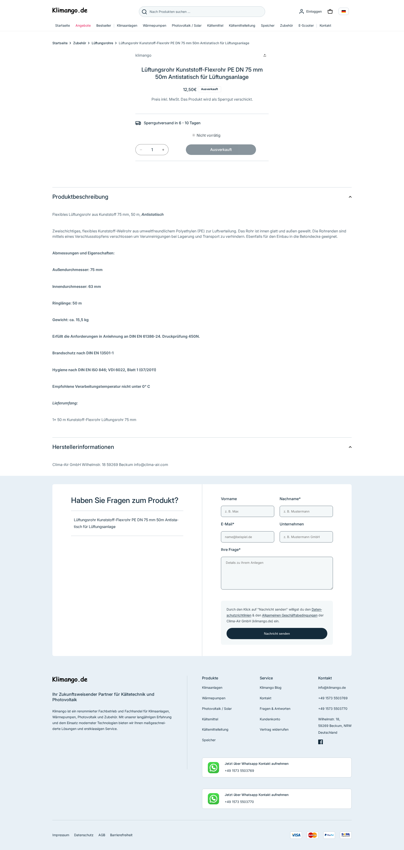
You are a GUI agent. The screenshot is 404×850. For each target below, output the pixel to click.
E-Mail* (227, 524)
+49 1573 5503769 (333, 698)
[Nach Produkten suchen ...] (144, 12)
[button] (330, 11)
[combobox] (202, 11)
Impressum (60, 835)
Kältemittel (210, 719)
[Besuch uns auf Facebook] (320, 743)
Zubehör (79, 43)
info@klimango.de (332, 687)
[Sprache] (344, 11)
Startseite (60, 43)
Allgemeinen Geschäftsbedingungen (289, 615)
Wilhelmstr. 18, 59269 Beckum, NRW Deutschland (335, 726)
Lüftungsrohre (102, 43)
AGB (101, 835)
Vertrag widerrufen (274, 729)
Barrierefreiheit (121, 835)
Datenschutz (84, 835)
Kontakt (265, 698)
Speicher (209, 740)
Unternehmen (292, 524)
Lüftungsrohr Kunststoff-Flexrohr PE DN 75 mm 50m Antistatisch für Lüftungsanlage (184, 43)
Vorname (229, 498)
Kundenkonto (270, 719)
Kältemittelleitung (215, 729)
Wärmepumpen (213, 698)
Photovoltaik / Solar (217, 709)
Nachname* (290, 498)
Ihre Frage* (231, 549)
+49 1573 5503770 (332, 709)
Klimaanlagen (212, 687)
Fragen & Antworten (275, 709)
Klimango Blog (270, 687)
